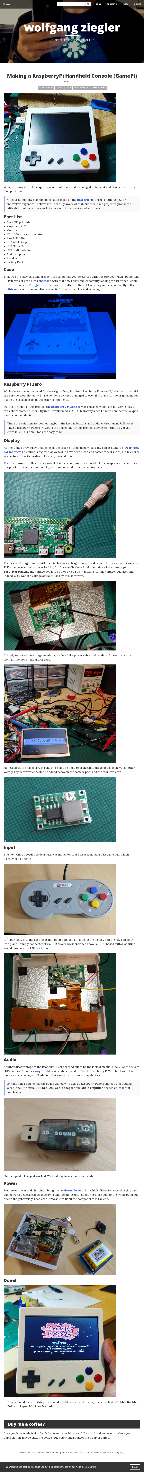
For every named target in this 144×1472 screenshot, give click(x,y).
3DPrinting (99, 87)
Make (59, 87)
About (137, 4)
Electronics (46, 87)
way (38, 1071)
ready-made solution (74, 1190)
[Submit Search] (88, 4)
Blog (98, 4)
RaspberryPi (81, 87)
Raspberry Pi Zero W (66, 406)
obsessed (45, 281)
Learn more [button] (90, 1467)
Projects (112, 4)
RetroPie (83, 199)
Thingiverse (37, 285)
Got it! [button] (135, 1467)
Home (6, 4)
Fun (69, 87)
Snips (125, 4)
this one (13, 289)
